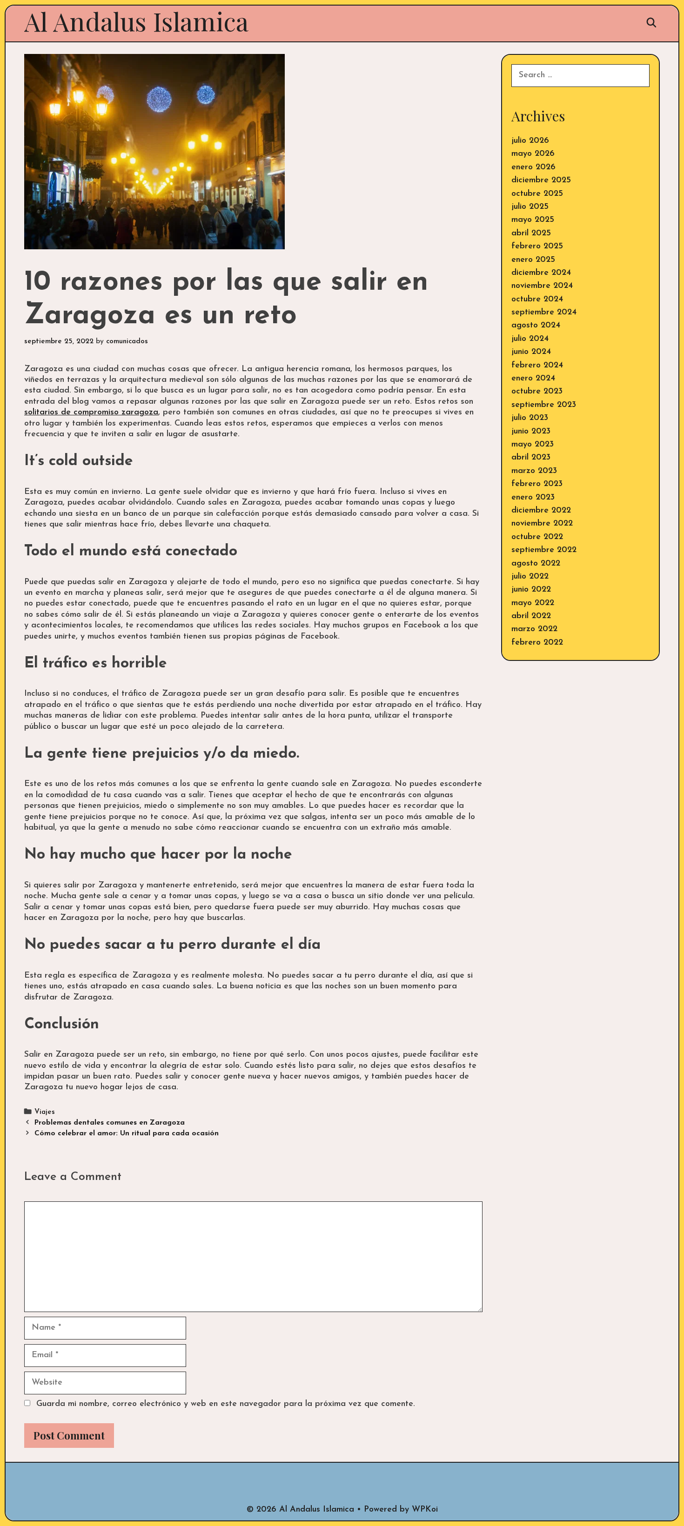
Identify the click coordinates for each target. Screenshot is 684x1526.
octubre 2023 (537, 391)
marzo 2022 (534, 629)
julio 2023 (529, 418)
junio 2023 (530, 431)
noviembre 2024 (542, 286)
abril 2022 (531, 616)
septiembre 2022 (544, 550)
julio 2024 (530, 339)
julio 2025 (530, 207)
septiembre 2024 (544, 312)
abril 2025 (531, 233)
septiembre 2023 (543, 405)
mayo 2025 (532, 220)
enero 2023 (533, 497)
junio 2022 (531, 590)
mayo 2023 (532, 444)
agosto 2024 (535, 325)
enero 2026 (533, 167)
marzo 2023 (534, 471)
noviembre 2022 (542, 524)
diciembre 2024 (541, 273)
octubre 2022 (537, 537)
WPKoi (425, 1510)
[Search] (651, 22)
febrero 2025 (537, 246)
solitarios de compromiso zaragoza (91, 412)
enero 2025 (533, 260)
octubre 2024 (537, 299)
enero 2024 (533, 378)
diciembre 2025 (541, 180)
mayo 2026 (533, 154)
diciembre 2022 (541, 510)
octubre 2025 (537, 194)
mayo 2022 (532, 603)
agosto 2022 (535, 564)
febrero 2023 (537, 484)
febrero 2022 (537, 643)
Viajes (44, 1112)
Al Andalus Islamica (136, 21)
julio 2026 (530, 141)
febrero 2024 (537, 365)
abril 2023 (530, 457)
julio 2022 (530, 577)
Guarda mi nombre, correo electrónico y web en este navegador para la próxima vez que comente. (225, 1404)
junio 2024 (531, 352)
